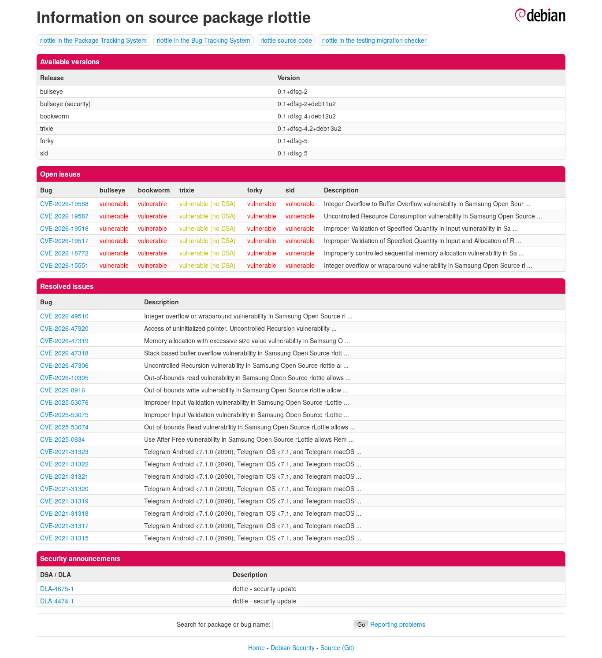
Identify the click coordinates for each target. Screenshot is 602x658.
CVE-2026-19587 (64, 215)
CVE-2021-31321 (64, 476)
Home (256, 647)
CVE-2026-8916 (62, 389)
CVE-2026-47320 (64, 328)
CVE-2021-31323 (64, 451)
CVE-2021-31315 (64, 537)
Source (330, 647)
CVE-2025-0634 (62, 439)
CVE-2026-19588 (64, 203)
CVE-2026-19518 (64, 228)
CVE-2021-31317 (64, 525)
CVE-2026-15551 (64, 265)
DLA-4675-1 (57, 588)
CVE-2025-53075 (64, 414)
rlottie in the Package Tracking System (93, 40)
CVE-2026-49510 (64, 315)
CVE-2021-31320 (64, 488)
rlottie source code (286, 40)
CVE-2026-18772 (64, 252)
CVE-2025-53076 (64, 402)
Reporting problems (397, 624)
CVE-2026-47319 (64, 340)
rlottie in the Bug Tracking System (203, 40)
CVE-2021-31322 (64, 463)
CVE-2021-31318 (64, 513)
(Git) (348, 647)
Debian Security (293, 647)
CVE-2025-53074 (64, 426)
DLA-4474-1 (57, 600)
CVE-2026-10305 (64, 377)
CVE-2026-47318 (64, 352)
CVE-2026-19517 (64, 240)
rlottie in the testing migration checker (374, 40)
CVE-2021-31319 (64, 500)
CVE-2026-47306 (64, 365)
